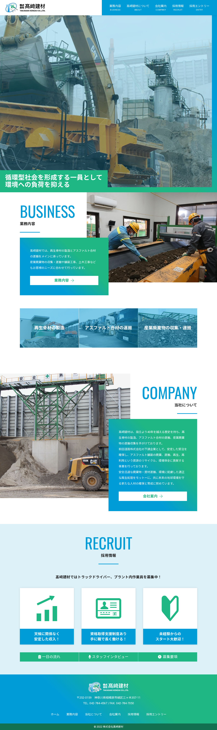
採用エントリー (199, 7)
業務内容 (115, 7)
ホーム (55, 714)
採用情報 (178, 7)
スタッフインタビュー (110, 657)
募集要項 (170, 657)
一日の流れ (51, 657)
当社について (93, 714)
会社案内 (160, 7)
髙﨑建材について (138, 7)
